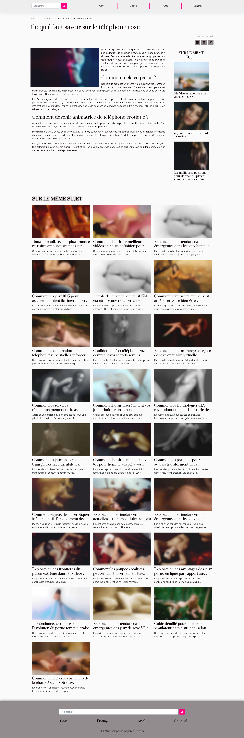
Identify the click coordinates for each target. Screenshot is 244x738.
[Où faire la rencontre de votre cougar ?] (191, 76)
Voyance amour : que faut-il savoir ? (191, 134)
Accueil (34, 18)
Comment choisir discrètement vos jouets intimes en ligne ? (121, 407)
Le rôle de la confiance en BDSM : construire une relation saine (121, 298)
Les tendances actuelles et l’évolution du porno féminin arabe (60, 625)
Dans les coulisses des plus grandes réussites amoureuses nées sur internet (61, 246)
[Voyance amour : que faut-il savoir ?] (191, 116)
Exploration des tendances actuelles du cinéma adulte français (122, 516)
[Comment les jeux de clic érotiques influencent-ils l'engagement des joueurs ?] (61, 494)
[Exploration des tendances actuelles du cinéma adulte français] (122, 494)
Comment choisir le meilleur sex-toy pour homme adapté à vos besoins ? (120, 464)
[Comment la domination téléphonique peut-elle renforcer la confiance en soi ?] (61, 330)
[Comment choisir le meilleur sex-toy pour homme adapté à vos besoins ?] (122, 439)
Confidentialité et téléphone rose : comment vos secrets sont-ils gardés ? (120, 355)
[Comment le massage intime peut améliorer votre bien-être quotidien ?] (183, 276)
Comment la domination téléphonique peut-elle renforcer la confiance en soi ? (61, 355)
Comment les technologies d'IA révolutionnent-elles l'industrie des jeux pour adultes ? (182, 409)
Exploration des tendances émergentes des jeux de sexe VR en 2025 (122, 628)
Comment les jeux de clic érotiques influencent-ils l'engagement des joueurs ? (61, 519)
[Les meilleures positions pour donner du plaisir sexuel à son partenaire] (191, 155)
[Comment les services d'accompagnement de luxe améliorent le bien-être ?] (61, 385)
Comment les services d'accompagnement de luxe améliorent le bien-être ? (54, 409)
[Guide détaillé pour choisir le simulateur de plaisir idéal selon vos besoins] (183, 603)
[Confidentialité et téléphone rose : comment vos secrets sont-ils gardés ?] (122, 330)
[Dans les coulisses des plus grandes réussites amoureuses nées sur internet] (61, 221)
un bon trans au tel (72, 94)
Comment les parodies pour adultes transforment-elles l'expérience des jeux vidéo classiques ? (177, 466)
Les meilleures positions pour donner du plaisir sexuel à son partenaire (190, 176)
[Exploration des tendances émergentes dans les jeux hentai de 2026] (183, 221)
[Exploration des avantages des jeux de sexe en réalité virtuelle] (183, 330)
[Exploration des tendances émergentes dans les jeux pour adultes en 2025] (183, 494)
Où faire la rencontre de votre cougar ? (190, 95)
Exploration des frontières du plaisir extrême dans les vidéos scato (57, 573)
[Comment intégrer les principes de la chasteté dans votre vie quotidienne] (61, 658)
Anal (165, 6)
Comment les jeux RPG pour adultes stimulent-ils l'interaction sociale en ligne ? (58, 300)
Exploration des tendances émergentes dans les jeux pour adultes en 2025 (179, 519)
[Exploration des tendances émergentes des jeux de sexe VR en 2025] (122, 603)
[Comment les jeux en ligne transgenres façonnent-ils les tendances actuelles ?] (61, 439)
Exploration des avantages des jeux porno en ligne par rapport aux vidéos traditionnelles (183, 573)
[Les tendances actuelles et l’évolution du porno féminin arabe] (61, 603)
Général (197, 6)
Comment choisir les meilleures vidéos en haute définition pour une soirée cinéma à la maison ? (119, 246)
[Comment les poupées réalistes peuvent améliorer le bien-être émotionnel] (122, 549)
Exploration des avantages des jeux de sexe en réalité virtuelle (183, 353)
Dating (133, 6)
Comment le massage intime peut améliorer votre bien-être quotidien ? (181, 300)
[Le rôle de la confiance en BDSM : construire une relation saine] (122, 276)
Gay (101, 6)
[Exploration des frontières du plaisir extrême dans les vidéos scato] (61, 549)
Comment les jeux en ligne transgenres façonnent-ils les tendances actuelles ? (55, 464)
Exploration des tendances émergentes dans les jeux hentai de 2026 (183, 246)
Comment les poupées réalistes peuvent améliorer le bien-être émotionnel (118, 573)
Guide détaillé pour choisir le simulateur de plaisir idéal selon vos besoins (180, 628)
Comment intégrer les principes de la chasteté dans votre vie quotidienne (60, 682)
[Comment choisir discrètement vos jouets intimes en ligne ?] (122, 385)
